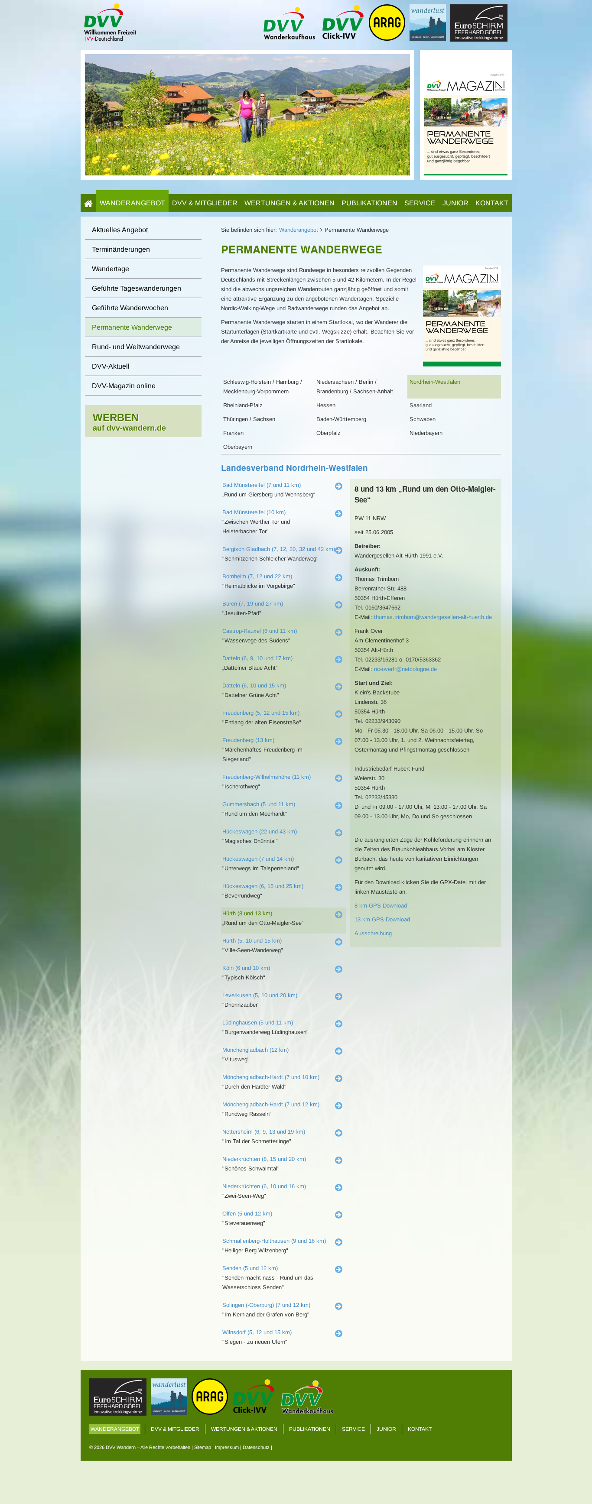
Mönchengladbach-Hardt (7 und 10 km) (270, 1077)
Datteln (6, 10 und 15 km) (254, 685)
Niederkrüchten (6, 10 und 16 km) (264, 1186)
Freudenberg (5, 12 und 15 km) (260, 713)
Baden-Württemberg (341, 419)
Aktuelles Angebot (120, 229)
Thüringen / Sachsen (249, 419)
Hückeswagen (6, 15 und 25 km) (262, 886)
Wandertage (110, 268)
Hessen (325, 405)
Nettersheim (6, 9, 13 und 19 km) (263, 1131)
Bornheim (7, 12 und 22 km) (257, 576)
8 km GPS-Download (381, 905)
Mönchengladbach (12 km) (255, 1050)
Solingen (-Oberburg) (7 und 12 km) (266, 1305)
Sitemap (202, 1447)
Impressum (227, 1447)
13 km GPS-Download (382, 919)
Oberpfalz (328, 433)
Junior (455, 203)
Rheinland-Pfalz (243, 405)
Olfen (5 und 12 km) (247, 1213)
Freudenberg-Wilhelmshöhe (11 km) (266, 777)
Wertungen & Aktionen (289, 203)
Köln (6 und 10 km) (246, 968)
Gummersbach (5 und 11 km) (258, 804)
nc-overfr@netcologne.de (405, 669)
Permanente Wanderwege (132, 327)
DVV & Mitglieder (204, 203)
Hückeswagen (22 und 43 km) (259, 831)
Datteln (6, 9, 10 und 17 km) (257, 658)
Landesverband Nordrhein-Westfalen (294, 467)
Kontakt (491, 203)
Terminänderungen (121, 249)
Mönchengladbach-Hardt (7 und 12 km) (270, 1104)
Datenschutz (256, 1447)
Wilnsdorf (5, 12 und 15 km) (257, 1332)
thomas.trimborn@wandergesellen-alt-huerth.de (433, 617)
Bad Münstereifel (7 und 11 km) (261, 485)
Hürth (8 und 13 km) (247, 913)
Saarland (421, 405)
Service (420, 203)
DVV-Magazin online (124, 385)
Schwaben (423, 419)
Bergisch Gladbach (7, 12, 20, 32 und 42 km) (278, 549)
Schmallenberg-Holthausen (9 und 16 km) (274, 1241)
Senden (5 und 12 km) (250, 1268)
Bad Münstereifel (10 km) (254, 512)
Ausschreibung (373, 933)
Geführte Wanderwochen (130, 307)
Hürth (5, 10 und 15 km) (252, 940)
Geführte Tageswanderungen (136, 288)
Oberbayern (237, 447)
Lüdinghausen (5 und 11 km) (257, 1022)
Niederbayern (426, 433)
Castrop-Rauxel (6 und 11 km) (259, 631)
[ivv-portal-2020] (465, 114)
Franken (233, 433)
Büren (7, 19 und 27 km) (252, 603)
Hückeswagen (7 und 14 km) (258, 859)
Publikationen (369, 203)
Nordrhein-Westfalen (435, 382)
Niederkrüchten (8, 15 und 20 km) (264, 1159)
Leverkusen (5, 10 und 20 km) (259, 995)
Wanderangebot (132, 203)
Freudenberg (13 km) (248, 740)
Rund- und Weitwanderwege (136, 346)
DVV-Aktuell (111, 366)
